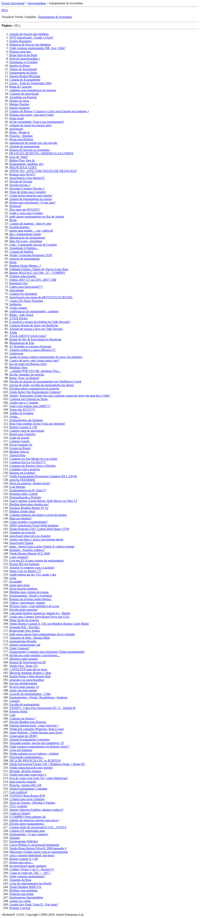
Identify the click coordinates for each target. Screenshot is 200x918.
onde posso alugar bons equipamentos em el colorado (42, 634)
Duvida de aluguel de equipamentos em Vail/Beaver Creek (45, 381)
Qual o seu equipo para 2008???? (29, 406)
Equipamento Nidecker (23, 841)
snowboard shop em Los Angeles (29, 536)
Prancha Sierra (18, 711)
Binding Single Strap (22, 511)
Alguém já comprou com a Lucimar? (32, 567)
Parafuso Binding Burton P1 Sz (28, 508)
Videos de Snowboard (23, 69)
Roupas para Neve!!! (22, 174)
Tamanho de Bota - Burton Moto (29, 637)
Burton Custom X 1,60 (23, 858)
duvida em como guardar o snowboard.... (34, 655)
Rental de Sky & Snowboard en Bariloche (35, 339)
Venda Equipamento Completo (28, 788)
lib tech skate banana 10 (24, 686)
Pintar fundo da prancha (24, 620)
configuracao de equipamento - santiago (33, 311)
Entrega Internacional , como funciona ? (34, 725)
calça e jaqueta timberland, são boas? (32, 855)
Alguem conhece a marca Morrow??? (32, 350)
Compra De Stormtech (23, 293)
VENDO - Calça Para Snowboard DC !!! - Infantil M (42, 708)
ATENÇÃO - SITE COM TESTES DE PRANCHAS (43, 171)
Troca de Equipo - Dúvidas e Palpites (32, 802)
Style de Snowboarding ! (24, 58)
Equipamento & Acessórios (55, 17)
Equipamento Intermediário (26, 897)
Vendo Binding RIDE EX (25, 887)
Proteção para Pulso (21, 894)
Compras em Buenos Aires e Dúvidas (32, 465)
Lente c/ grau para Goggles (26, 213)
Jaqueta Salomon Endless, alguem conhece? (36, 809)
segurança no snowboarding (26, 679)
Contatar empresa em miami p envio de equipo (38, 515)
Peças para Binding (21, 139)
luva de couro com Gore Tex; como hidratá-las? (38, 778)
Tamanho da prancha (22, 532)
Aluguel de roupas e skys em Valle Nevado (35, 329)
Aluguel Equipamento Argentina (29, 739)
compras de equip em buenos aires (30, 125)
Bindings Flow (18, 367)
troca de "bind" (18, 157)
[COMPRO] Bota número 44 (27, 816)
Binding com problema (23, 890)
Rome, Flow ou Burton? (24, 378)
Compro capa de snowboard (26, 430)
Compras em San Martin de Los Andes (33, 458)
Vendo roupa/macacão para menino (31, 767)
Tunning (14, 837)
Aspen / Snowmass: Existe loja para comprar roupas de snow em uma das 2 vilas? (59, 395)
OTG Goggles (18, 806)
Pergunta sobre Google (23, 493)
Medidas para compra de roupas (29, 592)
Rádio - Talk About (21, 314)
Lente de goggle (19, 437)
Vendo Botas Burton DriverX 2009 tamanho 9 (37, 848)
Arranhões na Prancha (23, 97)
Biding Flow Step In (22, 160)
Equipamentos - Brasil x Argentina (30, 595)
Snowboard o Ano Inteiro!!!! (27, 178)
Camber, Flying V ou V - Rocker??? (31, 869)
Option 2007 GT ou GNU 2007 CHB (32, 279)
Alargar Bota (17, 455)
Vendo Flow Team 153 (23, 665)
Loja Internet (17, 486)
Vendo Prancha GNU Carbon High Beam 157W (39, 529)
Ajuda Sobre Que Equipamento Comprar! (35, 392)
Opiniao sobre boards (22, 276)
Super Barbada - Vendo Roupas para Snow (35, 732)
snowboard (16, 128)
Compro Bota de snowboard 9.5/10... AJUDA (37, 827)
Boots (13, 220)
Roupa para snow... (21, 862)
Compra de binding (21, 251)
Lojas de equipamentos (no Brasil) (30, 883)
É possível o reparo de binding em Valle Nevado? (39, 321)
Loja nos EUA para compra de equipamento (36, 560)
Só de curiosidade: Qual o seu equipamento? (36, 121)
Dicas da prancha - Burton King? (29, 483)
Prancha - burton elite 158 (25, 785)
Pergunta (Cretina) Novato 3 (26, 188)
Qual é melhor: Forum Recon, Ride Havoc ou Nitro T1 (43, 500)
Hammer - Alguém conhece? (27, 550)
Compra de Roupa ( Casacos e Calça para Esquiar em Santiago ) (49, 111)
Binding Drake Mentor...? (25, 265)
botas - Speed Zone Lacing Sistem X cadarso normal (41, 546)
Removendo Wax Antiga (24, 630)
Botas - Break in (19, 132)
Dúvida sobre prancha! (23, 609)
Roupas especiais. (20, 51)
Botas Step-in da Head (23, 55)
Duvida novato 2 (19, 185)
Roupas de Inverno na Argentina (29, 150)
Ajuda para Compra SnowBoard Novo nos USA (39, 616)
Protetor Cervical (19, 908)
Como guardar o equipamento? (28, 522)
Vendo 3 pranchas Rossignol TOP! (30, 255)
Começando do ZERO (23, 736)
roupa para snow (19, 585)
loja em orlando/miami (23, 683)
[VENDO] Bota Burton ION (27, 795)
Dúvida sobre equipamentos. (27, 823)
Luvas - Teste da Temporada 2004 (30, 83)
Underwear (16, 353)
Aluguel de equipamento (24, 146)
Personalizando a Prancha (25, 497)
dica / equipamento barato (25, 234)
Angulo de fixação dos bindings (29, 34)
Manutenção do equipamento (27, 237)
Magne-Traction (19, 104)
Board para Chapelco (22, 434)
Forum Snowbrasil (13, 3)
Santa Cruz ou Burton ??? (25, 571)
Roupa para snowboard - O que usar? (32, 202)
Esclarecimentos (19, 227)
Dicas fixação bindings (23, 588)
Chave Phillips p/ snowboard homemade (34, 844)
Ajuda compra (18, 307)
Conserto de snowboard (24, 93)
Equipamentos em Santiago (26, 420)
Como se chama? (19, 813)
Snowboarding (37, 3)
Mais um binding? (20, 518)
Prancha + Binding (21, 135)
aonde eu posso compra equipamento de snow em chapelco (45, 357)
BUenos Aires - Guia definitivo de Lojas (34, 606)
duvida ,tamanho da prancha (26, 374)
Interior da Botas (19, 65)
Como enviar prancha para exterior (30, 195)
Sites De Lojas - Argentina (25, 241)
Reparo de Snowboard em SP (27, 662)
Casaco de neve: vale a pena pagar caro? (34, 360)
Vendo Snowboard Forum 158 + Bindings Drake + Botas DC (47, 764)
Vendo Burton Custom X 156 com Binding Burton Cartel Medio (49, 623)
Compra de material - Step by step (30, 223)
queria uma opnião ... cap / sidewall (31, 230)
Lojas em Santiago (20, 750)
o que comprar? (19, 557)
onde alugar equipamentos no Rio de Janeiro (36, 216)
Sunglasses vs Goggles (23, 62)
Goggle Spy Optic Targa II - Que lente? (33, 904)
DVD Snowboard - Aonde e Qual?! (31, 37)
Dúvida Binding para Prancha (27, 722)
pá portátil (15, 581)
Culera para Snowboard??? (26, 286)
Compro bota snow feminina (27, 799)
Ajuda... (14, 416)
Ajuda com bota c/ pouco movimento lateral (36, 539)
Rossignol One (18, 283)
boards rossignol (19, 107)
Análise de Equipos (21, 413)
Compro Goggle (19, 441)
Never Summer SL (21, 444)
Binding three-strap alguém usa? (29, 504)
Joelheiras (15, 304)
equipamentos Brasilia (23, 641)
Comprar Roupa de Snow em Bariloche (33, 325)
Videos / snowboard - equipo (27, 602)
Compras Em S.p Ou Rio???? (27, 462)
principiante (16, 290)
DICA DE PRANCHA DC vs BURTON (35, 760)
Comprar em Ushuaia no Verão (28, 399)
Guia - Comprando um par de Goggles (33, 244)
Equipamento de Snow (23, 72)
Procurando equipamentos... (26, 757)
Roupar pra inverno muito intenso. (30, 599)
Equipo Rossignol (20, 41)
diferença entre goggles (23, 658)
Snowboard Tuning (21, 543)
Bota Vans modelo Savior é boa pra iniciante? (37, 423)
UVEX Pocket (18, 318)
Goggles (14, 701)
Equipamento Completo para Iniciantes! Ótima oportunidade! (47, 651)
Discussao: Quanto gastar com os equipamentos (38, 851)
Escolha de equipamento (24, 704)
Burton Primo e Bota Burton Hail (29, 676)
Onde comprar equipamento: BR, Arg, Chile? (37, 48)
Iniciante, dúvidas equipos (25, 771)
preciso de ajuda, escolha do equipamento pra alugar (41, 385)
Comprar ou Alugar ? (22, 718)
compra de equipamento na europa (30, 199)
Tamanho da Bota (20, 880)
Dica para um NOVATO (24, 209)
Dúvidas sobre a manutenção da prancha (34, 388)
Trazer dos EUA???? (22, 409)
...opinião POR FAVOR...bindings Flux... (35, 371)
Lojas (12, 578)
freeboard (15, 206)
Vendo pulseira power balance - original (33, 753)
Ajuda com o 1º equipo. (24, 402)
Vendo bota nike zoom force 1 (27, 774)
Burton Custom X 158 (23, 427)
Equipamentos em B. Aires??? (27, 490)
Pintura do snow (19, 100)
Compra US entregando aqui (27, 830)
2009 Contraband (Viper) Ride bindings (33, 525)
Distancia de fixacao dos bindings (30, 44)
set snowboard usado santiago (27, 865)
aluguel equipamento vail (24, 644)
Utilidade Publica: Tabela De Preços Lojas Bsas (38, 269)
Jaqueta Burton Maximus (24, 76)
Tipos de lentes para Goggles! (27, 192)
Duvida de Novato (20, 181)
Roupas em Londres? (22, 472)
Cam (12, 715)
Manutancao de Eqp (21, 343)
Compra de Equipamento (24, 79)
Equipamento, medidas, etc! (26, 164)
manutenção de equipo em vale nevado (33, 142)
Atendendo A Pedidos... (24, 248)
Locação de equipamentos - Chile (30, 694)
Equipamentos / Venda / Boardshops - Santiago (38, 697)
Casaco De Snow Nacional (26, 300)
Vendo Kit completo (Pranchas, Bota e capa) (36, 729)
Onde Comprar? (19, 648)
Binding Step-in (19, 451)
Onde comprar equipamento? (27, 876)
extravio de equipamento (24, 258)
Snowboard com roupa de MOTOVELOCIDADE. (41, 297)
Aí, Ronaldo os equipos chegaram (30, 346)
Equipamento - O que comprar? (28, 834)
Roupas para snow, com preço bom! (31, 114)
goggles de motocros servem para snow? (34, 820)
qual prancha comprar (22, 781)
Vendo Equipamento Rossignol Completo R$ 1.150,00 (43, 476)
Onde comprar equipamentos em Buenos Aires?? (39, 746)
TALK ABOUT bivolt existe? (27, 336)
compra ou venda (20, 901)
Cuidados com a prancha (24, 469)
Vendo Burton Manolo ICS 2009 (29, 553)
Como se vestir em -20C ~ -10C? (29, 873)
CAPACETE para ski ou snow (28, 669)
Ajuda (13, 332)
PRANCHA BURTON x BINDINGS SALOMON (41, 153)
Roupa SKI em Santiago (24, 564)
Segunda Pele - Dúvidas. (24, 627)
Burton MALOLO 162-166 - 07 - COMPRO (37, 272)
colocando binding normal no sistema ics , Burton (39, 613)
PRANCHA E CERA (23, 167)
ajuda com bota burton (23, 690)
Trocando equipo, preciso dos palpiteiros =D (36, 743)
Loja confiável (18, 792)
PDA (5, 10)
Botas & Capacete (20, 86)
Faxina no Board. (20, 448)
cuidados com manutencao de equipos (32, 90)
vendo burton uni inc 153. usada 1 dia (32, 574)
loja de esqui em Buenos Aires (28, 364)
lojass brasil (16, 118)
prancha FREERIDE (22, 479)
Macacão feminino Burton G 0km (30, 672)
